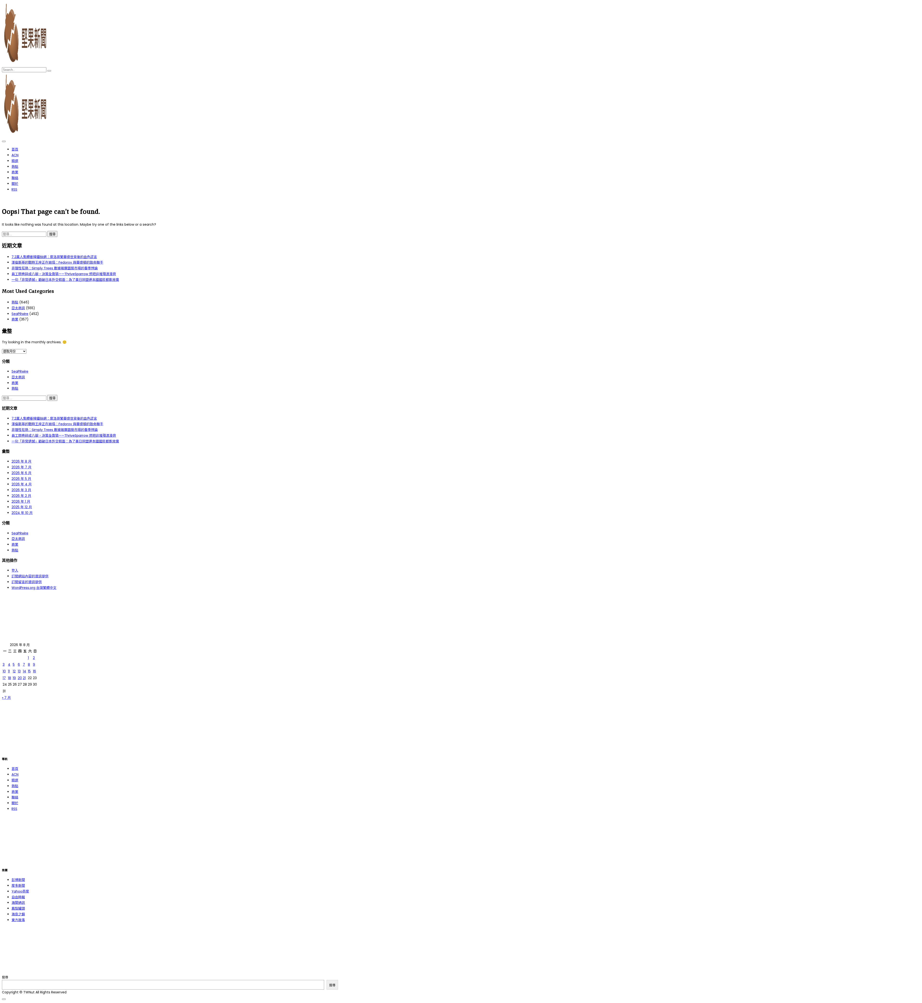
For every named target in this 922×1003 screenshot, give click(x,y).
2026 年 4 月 (22, 484)
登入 (15, 570)
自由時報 (18, 897)
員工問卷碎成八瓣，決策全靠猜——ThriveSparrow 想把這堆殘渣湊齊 (64, 274)
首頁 (15, 149)
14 (24, 671)
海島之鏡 (18, 914)
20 (20, 678)
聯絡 (15, 177)
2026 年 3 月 (21, 490)
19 (14, 678)
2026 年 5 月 (21, 478)
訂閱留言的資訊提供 (27, 582)
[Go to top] (4, 999)
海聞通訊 (18, 902)
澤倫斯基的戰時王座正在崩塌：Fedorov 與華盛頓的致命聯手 (57, 262)
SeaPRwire (20, 313)
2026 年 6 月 (21, 473)
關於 (15, 183)
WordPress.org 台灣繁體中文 (34, 587)
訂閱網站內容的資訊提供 (30, 576)
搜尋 (5, 977)
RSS (14, 189)
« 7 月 (6, 697)
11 (9, 671)
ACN (15, 155)
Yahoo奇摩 (20, 891)
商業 (15, 172)
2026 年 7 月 (21, 467)
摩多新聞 (18, 885)
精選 (15, 160)
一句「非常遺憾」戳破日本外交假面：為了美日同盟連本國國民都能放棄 (65, 279)
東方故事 (18, 920)
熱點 (15, 166)
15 (29, 671)
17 (4, 678)
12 (14, 671)
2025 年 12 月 (22, 507)
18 (9, 678)
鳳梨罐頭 (18, 908)
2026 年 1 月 (21, 501)
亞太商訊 (18, 308)
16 (34, 671)
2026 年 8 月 (21, 461)
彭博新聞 (18, 879)
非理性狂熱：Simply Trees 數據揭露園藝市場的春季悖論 (55, 268)
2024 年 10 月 (22, 512)
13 (19, 671)
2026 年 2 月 (21, 495)
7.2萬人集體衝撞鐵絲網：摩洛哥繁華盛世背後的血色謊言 (54, 256)
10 (4, 671)
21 (24, 678)
